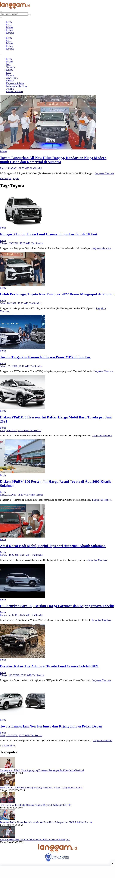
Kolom (9, 30)
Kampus (10, 32)
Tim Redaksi (36, 168)
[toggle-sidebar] (1, 17)
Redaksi (10, 80)
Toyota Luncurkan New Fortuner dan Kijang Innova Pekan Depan (51, 726)
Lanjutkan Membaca (104, 173)
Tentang (10, 88)
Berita (9, 22)
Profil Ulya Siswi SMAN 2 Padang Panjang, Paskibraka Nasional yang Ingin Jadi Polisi (41, 787)
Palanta (9, 27)
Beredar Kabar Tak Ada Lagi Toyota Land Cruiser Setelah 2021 (49, 666)
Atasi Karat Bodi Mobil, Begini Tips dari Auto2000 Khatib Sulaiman (53, 546)
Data (8, 64)
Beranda (4, 178)
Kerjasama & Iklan (15, 83)
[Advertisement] (57, 872)
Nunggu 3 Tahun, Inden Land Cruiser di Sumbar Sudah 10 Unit (48, 234)
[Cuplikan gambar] (7, 767)
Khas (8, 24)
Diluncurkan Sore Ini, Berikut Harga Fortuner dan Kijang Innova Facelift (57, 606)
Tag (10, 178)
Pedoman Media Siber (16, 86)
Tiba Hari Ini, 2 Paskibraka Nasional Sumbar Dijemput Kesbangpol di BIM (35, 805)
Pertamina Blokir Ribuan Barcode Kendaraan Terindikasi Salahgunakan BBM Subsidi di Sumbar (46, 822)
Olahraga (10, 67)
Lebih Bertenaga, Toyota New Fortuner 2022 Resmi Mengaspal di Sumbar (57, 294)
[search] (1, 11)
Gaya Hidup (12, 78)
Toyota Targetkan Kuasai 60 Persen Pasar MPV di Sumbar (45, 357)
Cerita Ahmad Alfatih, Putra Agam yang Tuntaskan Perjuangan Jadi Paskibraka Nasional (42, 770)
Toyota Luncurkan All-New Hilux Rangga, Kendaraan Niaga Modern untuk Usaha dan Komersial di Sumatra (53, 160)
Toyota (16, 178)
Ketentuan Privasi (14, 91)
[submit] (29, 14)
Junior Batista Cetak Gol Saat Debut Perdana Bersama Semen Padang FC (35, 839)
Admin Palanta (36, 494)
